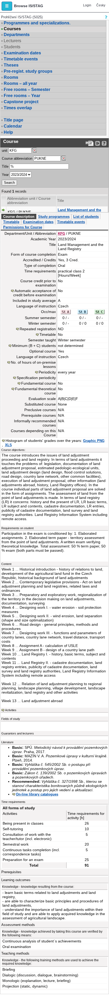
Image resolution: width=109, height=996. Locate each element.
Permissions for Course (22, 227)
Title (5, 166)
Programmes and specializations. (37, 23)
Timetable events (21, 59)
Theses (11, 65)
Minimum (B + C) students (34, 345)
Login (87, 5)
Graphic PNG (94, 441)
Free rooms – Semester (27, 89)
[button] (7, 6)
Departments (17, 34)
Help (8, 132)
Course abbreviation (17, 158)
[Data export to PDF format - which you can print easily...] (89, 143)
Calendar (13, 126)
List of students (86, 217)
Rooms (11, 77)
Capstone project (21, 101)
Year (5, 175)
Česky (100, 5)
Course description (18, 217)
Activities (10, 710)
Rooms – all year (20, 83)
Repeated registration (38, 329)
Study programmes (54, 217)
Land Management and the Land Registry (79, 212)
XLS (8, 445)
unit (4, 151)
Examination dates (22, 53)
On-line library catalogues (37, 794)
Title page (13, 120)
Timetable (11, 222)
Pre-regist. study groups (28, 71)
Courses (12, 29)
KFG (61, 234)
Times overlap (18, 108)
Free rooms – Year (22, 95)
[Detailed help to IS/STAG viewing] (104, 143)
